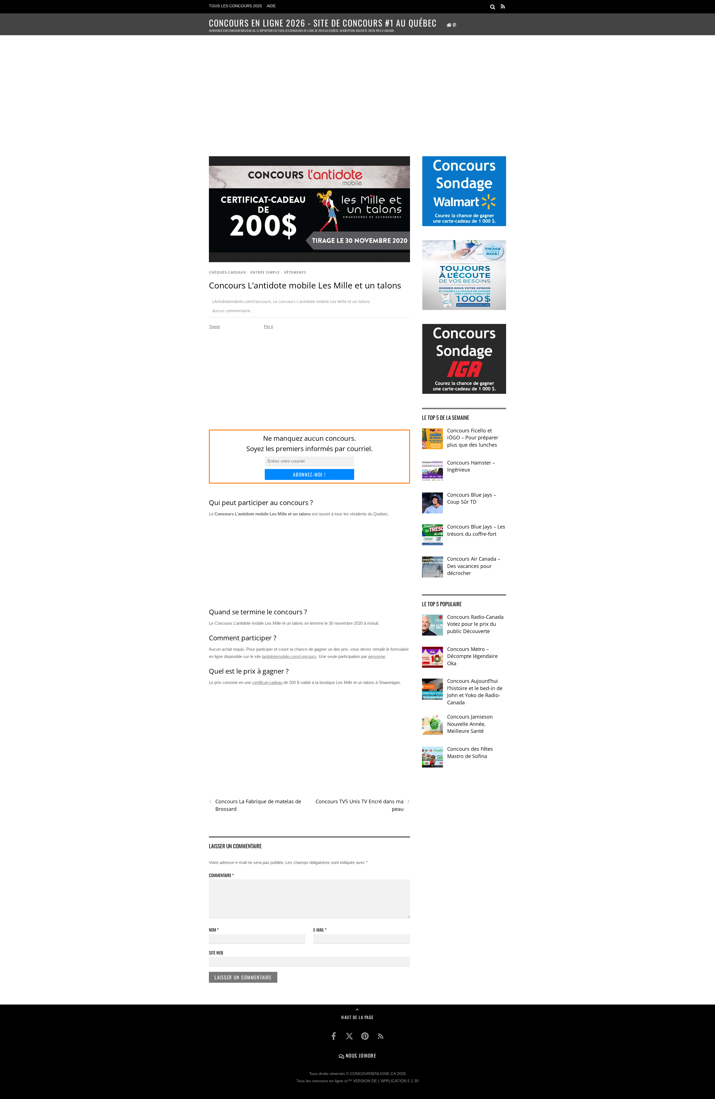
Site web (216, 952)
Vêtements (295, 272)
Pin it (268, 326)
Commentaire (221, 875)
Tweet (214, 326)
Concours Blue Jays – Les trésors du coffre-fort (476, 530)
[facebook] (333, 1036)
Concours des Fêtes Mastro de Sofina (470, 752)
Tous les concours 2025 (235, 6)
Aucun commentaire (231, 310)
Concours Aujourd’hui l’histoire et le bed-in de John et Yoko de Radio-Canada (474, 692)
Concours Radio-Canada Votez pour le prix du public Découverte (475, 624)
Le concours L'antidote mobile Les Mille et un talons (321, 301)
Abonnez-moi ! (309, 474)
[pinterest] (365, 1036)
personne (376, 656)
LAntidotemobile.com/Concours (241, 301)
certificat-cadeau (267, 682)
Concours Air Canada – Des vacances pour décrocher (473, 565)
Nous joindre (360, 1055)
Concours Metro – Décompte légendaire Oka (472, 656)
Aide (271, 6)
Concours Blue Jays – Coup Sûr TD (471, 498)
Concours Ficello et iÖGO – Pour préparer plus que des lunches (472, 437)
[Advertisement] (357, 88)
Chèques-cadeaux (227, 272)
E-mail (319, 930)
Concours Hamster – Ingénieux (471, 466)
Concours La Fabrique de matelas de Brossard (255, 805)
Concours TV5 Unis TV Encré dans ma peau (363, 805)
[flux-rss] (380, 1036)
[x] (349, 1036)
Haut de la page (357, 1017)
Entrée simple (265, 272)
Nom (214, 930)
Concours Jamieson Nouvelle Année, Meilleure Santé (470, 723)
